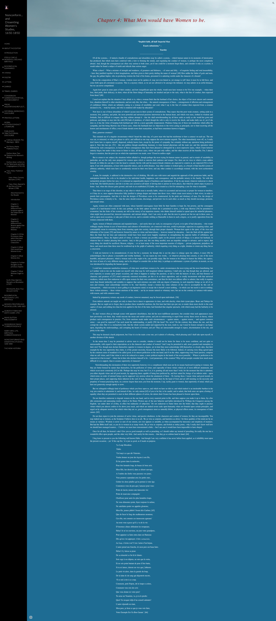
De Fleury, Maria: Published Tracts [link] (12, 147)
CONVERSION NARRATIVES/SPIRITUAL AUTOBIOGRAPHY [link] (14, 98)
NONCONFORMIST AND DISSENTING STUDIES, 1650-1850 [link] (14, 341)
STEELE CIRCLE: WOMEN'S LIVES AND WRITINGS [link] (13, 59)
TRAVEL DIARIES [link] (10, 91)
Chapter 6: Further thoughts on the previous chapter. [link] (18, 264)
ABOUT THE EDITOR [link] (12, 48)
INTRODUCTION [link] (11, 53)
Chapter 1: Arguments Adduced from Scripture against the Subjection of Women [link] (17, 209)
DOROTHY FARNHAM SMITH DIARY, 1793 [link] (13, 312)
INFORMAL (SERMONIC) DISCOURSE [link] (14, 112)
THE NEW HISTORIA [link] (12, 348)
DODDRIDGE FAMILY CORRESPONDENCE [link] (13, 325)
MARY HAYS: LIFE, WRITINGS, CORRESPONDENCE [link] (12, 333)
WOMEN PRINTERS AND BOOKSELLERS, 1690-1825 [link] (15, 305)
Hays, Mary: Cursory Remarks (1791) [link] (16, 178)
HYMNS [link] (7, 73)
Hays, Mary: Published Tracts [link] (14, 172)
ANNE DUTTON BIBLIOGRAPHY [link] (10, 318)
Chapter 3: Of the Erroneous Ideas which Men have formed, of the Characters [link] (17, 238)
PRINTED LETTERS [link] (11, 118)
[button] (273, 3)
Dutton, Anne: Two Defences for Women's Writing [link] (15, 155)
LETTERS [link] (7, 82)
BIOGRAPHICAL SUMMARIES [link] (10, 67)
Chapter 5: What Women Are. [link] (17, 257)
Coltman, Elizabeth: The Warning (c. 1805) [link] (15, 141)
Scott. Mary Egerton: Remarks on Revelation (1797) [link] (14, 282)
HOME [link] (7, 44)
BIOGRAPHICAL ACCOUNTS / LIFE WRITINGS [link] (11, 297)
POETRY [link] (7, 77)
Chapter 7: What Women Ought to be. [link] (17, 273)
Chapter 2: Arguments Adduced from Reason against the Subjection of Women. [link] (17, 224)
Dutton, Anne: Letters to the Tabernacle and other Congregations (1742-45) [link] (15, 164)
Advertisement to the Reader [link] (17, 194)
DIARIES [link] (7, 86)
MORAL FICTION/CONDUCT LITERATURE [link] (12, 124)
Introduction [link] (15, 199)
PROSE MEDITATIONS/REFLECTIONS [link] (15, 105)
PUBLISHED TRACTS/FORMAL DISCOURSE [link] (11, 133)
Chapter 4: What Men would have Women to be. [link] (17, 249)
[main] (151, 18)
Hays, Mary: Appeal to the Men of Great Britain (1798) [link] (17, 186)
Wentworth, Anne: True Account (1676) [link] (15, 290)
